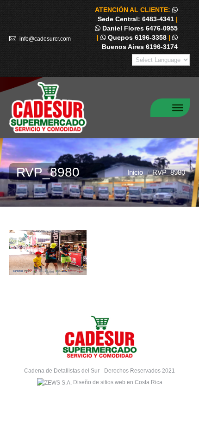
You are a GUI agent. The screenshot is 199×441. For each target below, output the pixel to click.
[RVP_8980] (99, 252)
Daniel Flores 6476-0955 (139, 28)
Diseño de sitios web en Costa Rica (117, 382)
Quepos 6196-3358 (136, 37)
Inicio (135, 172)
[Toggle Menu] (177, 107)
